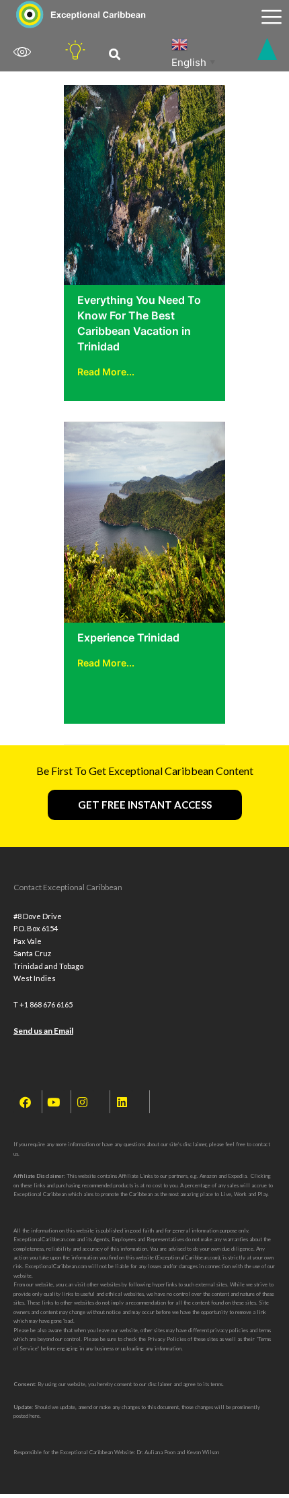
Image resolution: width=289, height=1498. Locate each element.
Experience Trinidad (128, 637)
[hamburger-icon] (271, 17)
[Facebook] (24, 1101)
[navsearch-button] (114, 55)
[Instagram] (82, 1101)
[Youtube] (53, 1101)
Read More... (105, 371)
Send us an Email (43, 1031)
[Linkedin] (121, 1101)
